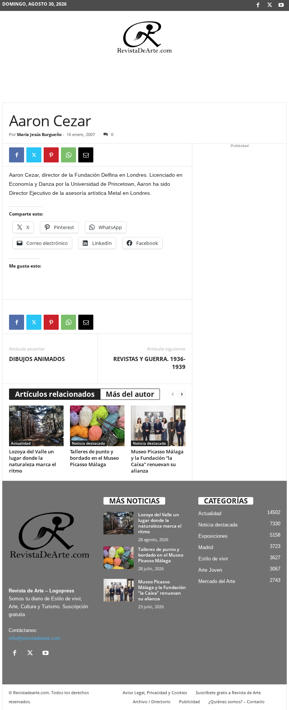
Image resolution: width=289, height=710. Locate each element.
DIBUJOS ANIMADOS (37, 359)
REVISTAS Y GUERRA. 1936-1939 (149, 362)
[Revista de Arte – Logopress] (144, 39)
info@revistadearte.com (35, 638)
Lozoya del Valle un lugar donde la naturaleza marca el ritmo (32, 461)
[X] (269, 5)
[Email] (85, 154)
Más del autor (130, 394)
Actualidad (20, 443)
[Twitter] (33, 154)
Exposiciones (213, 536)
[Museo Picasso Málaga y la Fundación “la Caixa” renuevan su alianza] (158, 425)
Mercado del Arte (216, 581)
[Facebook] (257, 5)
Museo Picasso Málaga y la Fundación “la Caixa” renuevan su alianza (157, 461)
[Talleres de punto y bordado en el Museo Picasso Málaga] (97, 425)
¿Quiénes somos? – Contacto (236, 701)
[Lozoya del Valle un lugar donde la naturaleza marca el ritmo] (36, 425)
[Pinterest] (51, 154)
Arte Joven (210, 570)
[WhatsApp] (68, 154)
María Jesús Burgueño (39, 134)
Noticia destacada (88, 443)
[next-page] (182, 394)
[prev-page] (172, 394)
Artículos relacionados (54, 394)
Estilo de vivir (213, 559)
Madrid (205, 547)
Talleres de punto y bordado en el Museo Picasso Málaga (94, 458)
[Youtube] (281, 5)
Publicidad (189, 701)
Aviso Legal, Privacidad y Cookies (155, 692)
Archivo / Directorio (151, 701)
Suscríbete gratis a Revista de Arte (228, 692)
